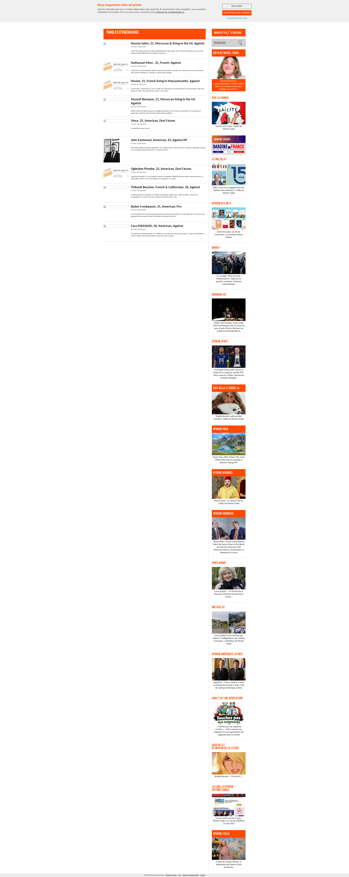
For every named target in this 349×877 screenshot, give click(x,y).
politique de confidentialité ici (170, 12)
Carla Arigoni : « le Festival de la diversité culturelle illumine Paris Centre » (228, 594)
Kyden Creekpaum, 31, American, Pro (156, 206)
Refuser (236, 6)
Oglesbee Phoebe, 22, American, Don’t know (161, 169)
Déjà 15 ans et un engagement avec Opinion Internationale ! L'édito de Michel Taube (229, 190)
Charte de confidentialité (190, 875)
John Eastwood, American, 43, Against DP (159, 140)
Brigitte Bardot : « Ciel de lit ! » (229, 776)
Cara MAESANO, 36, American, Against (157, 226)
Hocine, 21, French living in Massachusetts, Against (165, 81)
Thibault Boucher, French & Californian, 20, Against (165, 187)
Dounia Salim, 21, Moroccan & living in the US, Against (167, 43)
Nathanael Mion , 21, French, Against (156, 63)
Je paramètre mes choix (236, 18)
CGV (179, 875)
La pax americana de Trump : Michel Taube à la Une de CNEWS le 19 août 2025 (229, 821)
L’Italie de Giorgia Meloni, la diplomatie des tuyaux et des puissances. (228, 864)
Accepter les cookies (237, 13)
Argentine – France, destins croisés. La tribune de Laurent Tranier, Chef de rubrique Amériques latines (228, 685)
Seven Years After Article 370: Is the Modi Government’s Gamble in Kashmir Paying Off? (229, 460)
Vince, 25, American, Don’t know (153, 121)
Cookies (202, 875)
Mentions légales (171, 875)
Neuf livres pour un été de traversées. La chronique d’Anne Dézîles (229, 235)
